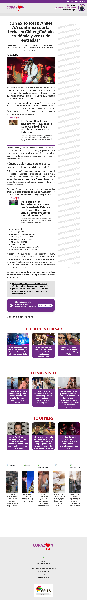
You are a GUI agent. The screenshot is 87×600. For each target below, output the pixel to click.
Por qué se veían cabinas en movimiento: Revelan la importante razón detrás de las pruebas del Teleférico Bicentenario (12, 502)
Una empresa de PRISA (43, 589)
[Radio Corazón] (16, 8)
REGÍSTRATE (80, 2)
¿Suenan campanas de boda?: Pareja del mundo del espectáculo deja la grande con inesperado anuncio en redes (43, 502)
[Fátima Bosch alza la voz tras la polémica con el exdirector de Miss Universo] (28, 482)
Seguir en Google (45, 305)
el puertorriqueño (34, 103)
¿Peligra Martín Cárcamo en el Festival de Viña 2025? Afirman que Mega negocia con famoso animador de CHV (30, 291)
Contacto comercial (43, 571)
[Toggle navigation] (3, 14)
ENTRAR (70, 2)
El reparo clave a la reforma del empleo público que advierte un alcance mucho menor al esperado (59, 500)
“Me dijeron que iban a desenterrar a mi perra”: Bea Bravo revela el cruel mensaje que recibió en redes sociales (74, 501)
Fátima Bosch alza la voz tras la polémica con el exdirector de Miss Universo (28, 498)
